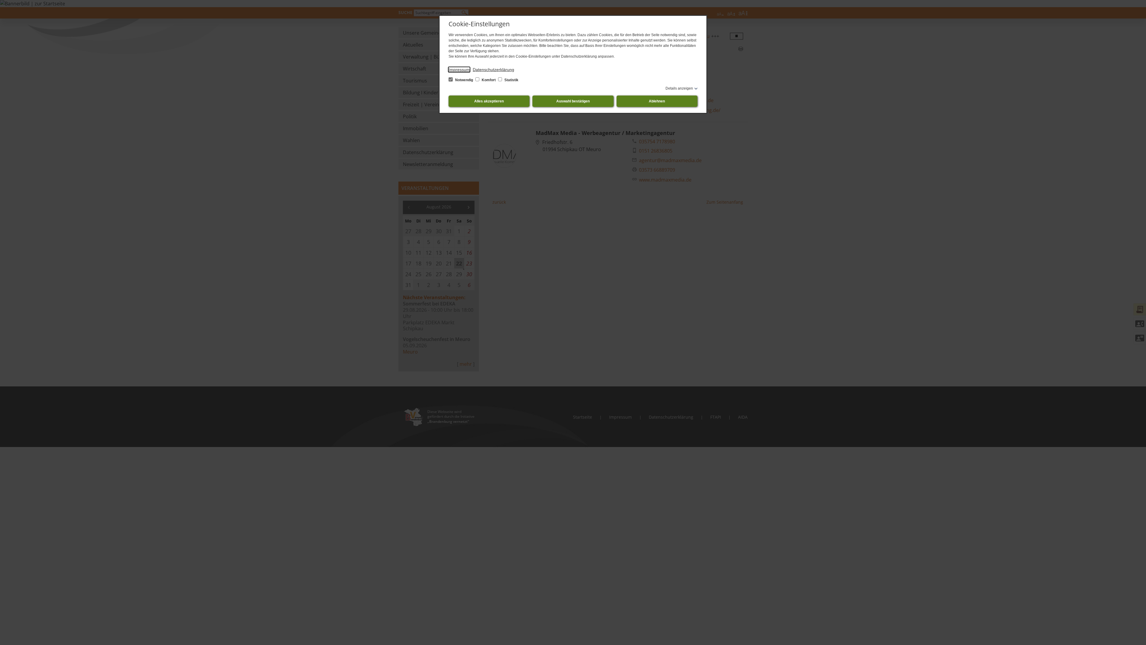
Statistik (510, 80)
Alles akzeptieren (489, 101)
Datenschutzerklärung (493, 69)
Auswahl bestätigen (573, 101)
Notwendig (464, 80)
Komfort (489, 80)
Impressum (459, 69)
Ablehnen (657, 101)
